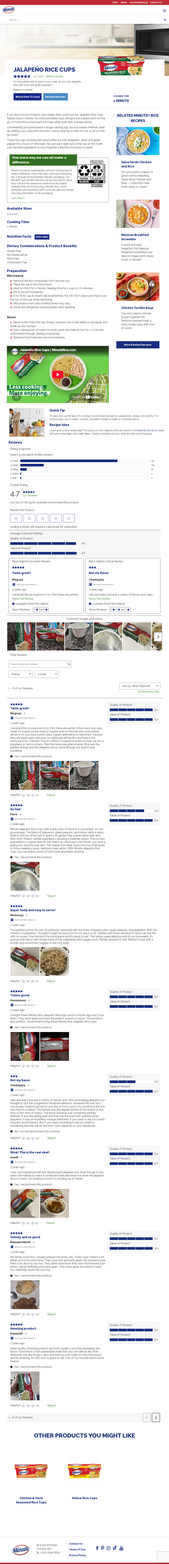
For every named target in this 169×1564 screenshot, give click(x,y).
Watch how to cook (28, 96)
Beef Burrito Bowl (147, 430)
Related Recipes (55, 96)
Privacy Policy (77, 1555)
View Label (42, 237)
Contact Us (156, 2)
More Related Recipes (138, 344)
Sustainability (137, 2)
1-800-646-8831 (50, 1552)
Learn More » (18, 198)
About (124, 2)
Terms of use (77, 1549)
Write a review (54, 76)
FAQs (115, 2)
